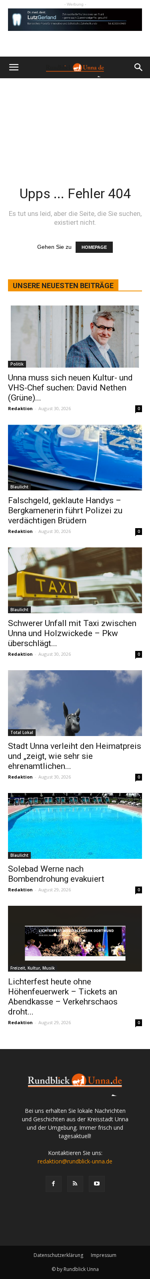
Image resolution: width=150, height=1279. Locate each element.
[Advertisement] (75, 121)
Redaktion (20, 408)
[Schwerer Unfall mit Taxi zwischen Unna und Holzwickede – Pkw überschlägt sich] (75, 580)
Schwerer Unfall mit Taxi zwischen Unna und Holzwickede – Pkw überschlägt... (72, 633)
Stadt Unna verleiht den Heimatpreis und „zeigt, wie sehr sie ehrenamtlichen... (74, 756)
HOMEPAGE (94, 247)
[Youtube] (97, 1184)
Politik (17, 364)
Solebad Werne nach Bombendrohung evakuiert (56, 874)
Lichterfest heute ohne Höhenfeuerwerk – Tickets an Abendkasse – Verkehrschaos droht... (63, 997)
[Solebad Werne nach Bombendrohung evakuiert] (75, 826)
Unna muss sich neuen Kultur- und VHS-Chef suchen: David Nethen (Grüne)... (70, 388)
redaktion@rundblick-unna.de (75, 1161)
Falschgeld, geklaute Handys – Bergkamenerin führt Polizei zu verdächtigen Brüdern (65, 510)
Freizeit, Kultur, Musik (32, 968)
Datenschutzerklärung (58, 1255)
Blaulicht (19, 487)
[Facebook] (54, 1184)
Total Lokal (21, 732)
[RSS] (75, 1184)
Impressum (103, 1255)
